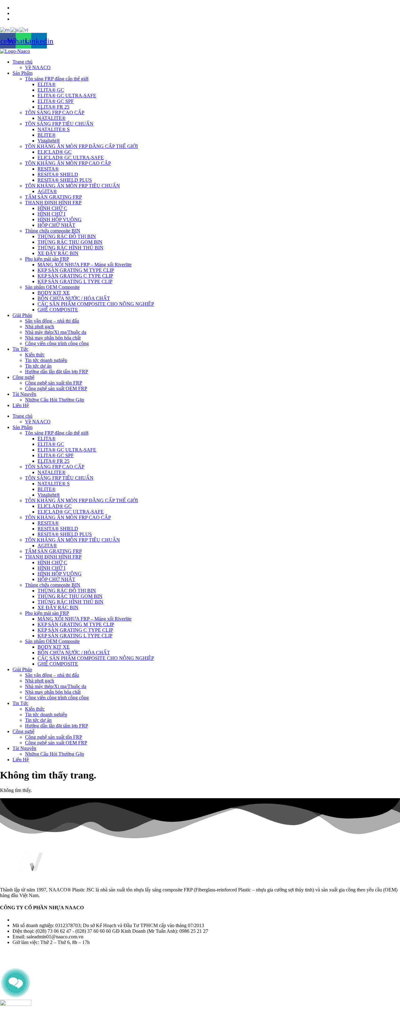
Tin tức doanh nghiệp (46, 360)
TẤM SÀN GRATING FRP (53, 197)
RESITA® (48, 168)
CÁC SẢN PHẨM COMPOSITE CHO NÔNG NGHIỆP (96, 304)
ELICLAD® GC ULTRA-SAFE (71, 157)
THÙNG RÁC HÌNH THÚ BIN (70, 247)
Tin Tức (20, 349)
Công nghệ (23, 377)
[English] (5, 29)
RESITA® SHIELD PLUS (65, 180)
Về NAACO (38, 67)
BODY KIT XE (54, 292)
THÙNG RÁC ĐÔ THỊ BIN (67, 236)
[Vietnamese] (24, 29)
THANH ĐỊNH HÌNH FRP (53, 202)
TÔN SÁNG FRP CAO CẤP (54, 112)
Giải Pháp (22, 315)
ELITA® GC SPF (56, 101)
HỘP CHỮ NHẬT (56, 225)
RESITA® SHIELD (58, 174)
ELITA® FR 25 (53, 107)
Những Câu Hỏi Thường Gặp (54, 399)
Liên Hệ (20, 405)
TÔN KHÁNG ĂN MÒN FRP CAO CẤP (68, 163)
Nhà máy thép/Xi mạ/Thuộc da (55, 332)
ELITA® (47, 84)
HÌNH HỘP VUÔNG (60, 219)
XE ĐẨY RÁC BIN (58, 253)
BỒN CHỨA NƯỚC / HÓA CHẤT (74, 298)
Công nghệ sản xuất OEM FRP (56, 388)
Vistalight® (49, 140)
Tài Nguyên (24, 394)
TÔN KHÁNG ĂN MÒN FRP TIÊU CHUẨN (72, 185)
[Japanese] (14, 29)
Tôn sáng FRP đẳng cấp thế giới (56, 78)
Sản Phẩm (22, 73)
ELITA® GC (51, 90)
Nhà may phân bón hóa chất (53, 337)
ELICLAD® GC (55, 152)
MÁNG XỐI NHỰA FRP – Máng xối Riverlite (85, 264)
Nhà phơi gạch (39, 326)
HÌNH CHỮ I (51, 214)
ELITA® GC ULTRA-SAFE (67, 95)
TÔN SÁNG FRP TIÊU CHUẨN (59, 123)
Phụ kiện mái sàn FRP (47, 259)
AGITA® (47, 191)
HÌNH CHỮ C (52, 208)
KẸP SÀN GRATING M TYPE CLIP (76, 270)
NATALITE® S (54, 129)
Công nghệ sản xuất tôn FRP (53, 382)
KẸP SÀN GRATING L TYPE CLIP (75, 281)
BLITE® (47, 135)
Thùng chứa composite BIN (52, 230)
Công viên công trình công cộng (57, 343)
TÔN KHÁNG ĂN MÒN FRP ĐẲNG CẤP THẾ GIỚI (81, 146)
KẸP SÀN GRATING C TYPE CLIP (75, 275)
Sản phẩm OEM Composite (52, 287)
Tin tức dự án (38, 366)
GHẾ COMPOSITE (58, 309)
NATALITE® (52, 118)
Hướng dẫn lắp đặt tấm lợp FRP (56, 371)
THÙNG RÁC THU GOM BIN (70, 242)
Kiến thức (35, 354)
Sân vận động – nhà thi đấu (52, 321)
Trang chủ (22, 61)
